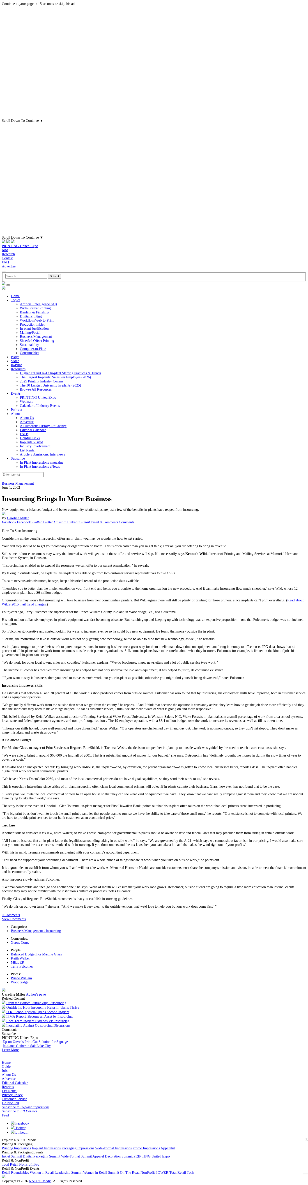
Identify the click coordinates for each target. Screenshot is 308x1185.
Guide (6, 1066)
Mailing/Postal (30, 332)
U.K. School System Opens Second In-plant (37, 1012)
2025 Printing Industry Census (41, 381)
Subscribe (18, 458)
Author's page (36, 994)
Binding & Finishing (34, 312)
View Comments (14, 919)
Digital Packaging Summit (41, 1156)
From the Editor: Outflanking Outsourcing (36, 1003)
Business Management (36, 336)
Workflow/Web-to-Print (36, 320)
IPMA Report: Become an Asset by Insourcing (39, 1016)
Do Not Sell (10, 1103)
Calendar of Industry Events (40, 405)
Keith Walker (20, 958)
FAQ (5, 262)
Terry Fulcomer (22, 966)
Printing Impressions (16, 1148)
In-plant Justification (34, 328)
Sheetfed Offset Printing (37, 341)
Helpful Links (30, 438)
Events (16, 393)
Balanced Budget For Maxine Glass (36, 954)
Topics (15, 300)
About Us (27, 418)
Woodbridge (19, 982)
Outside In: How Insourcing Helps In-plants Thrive (42, 1007)
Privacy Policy (12, 1095)
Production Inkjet (32, 324)
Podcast (16, 410)
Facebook (21, 1123)
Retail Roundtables (15, 1172)
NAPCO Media (40, 1181)
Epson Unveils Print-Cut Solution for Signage (35, 1042)
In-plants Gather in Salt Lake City (27, 1046)
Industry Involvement (35, 446)
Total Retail (10, 1164)
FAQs (24, 434)
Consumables (29, 353)
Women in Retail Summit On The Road (111, 1172)
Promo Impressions (146, 1148)
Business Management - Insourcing (36, 931)
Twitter (19, 1128)
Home (15, 296)
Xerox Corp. (20, 942)
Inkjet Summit (12, 1156)
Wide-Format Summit (76, 1156)
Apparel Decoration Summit (112, 1156)
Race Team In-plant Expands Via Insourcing (37, 1021)
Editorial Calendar (33, 430)
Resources (18, 369)
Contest (7, 258)
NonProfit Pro (29, 1164)
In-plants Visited (31, 442)
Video (15, 361)
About (15, 414)
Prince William (21, 978)
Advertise (9, 266)
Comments (126, 522)
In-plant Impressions (46, 1148)
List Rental (27, 450)
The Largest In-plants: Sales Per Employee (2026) (55, 377)
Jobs (5, 250)
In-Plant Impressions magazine (41, 462)
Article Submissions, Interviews (42, 454)
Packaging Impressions (78, 1148)
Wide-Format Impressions (113, 1148)
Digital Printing (31, 316)
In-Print (16, 365)
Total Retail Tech (181, 1172)
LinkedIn (21, 1132)
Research (8, 254)
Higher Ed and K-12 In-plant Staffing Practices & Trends (60, 373)
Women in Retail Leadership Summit (56, 1172)
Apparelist (168, 1148)
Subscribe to (25, 1107)
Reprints (8, 1087)
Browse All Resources (36, 389)
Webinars (26, 401)
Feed (5, 1115)
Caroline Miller (18, 518)
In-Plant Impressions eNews (40, 466)
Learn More (10, 1050)
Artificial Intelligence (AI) (38, 304)
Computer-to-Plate (33, 349)
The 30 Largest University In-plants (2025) (50, 385)
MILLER (17, 962)
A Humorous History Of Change (43, 426)
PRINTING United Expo (20, 246)
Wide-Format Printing (35, 308)
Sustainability (29, 345)
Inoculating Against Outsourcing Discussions (38, 1025)
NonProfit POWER (154, 1172)
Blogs (15, 357)
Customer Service (14, 1099)
